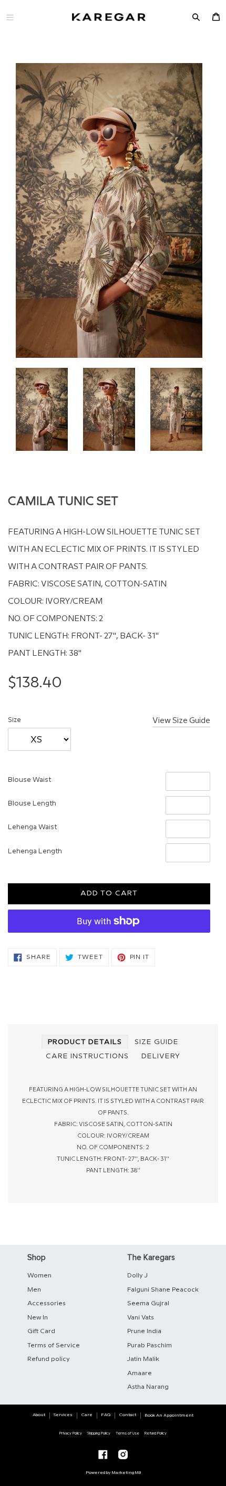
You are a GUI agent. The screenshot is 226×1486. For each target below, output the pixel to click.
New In (37, 1317)
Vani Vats (140, 1317)
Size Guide (157, 1042)
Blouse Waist (29, 780)
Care (87, 1415)
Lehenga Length (35, 851)
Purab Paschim (149, 1345)
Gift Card (41, 1331)
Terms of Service (53, 1345)
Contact (127, 1415)
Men (34, 1290)
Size (14, 720)
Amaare (139, 1373)
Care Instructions (87, 1056)
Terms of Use (127, 1433)
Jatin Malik (143, 1359)
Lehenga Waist (32, 827)
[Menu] (10, 17)
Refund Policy (156, 1433)
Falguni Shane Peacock (163, 1290)
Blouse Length (32, 803)
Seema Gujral (148, 1303)
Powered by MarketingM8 (113, 1472)
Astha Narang (148, 1387)
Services (63, 1415)
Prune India (144, 1331)
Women (39, 1275)
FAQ (105, 1415)
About (39, 1415)
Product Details (85, 1042)
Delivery (160, 1056)
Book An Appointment (169, 1415)
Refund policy (48, 1359)
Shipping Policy (98, 1433)
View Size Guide (181, 721)
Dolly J (137, 1275)
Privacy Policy (70, 1433)
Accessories (46, 1303)
